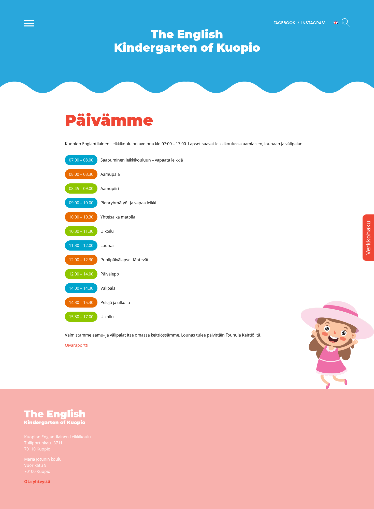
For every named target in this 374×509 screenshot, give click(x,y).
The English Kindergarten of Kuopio (50, 429)
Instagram (313, 22)
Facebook (284, 22)
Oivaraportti (76, 345)
